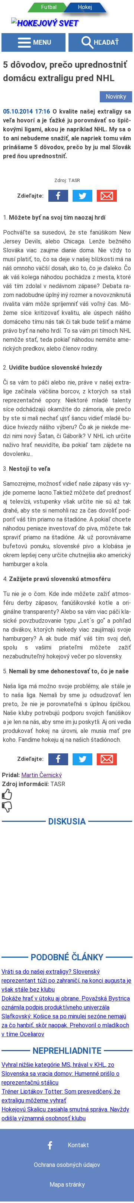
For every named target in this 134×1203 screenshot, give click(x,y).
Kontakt (78, 1145)
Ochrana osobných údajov (67, 1164)
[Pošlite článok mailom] (107, 196)
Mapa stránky (67, 1184)
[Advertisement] (67, 894)
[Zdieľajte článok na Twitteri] (82, 196)
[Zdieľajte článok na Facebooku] (58, 196)
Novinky (116, 96)
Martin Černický (41, 775)
